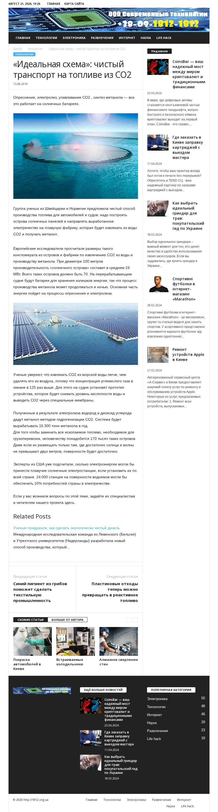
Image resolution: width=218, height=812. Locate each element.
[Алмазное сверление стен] (118, 641)
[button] (201, 38)
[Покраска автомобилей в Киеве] (32, 641)
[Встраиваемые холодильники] (75, 641)
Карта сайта (74, 4)
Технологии (46, 38)
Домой (17, 49)
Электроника (74, 38)
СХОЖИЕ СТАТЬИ (31, 620)
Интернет (127, 38)
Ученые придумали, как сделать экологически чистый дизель (66, 528)
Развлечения (102, 38)
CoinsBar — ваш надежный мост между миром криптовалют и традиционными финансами (189, 74)
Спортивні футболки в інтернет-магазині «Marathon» (184, 289)
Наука (146, 38)
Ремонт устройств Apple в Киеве (188, 354)
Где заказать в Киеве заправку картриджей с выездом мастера (188, 147)
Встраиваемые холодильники (69, 661)
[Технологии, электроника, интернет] (109, 19)
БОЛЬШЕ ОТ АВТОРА (67, 620)
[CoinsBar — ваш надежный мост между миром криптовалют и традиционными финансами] (90, 706)
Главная (53, 4)
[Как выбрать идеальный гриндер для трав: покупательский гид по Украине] (90, 763)
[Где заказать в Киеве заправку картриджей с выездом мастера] (90, 738)
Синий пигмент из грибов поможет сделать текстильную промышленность (40, 592)
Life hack (163, 38)
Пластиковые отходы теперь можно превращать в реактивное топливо (110, 592)
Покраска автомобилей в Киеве (27, 664)
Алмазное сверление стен (118, 661)
